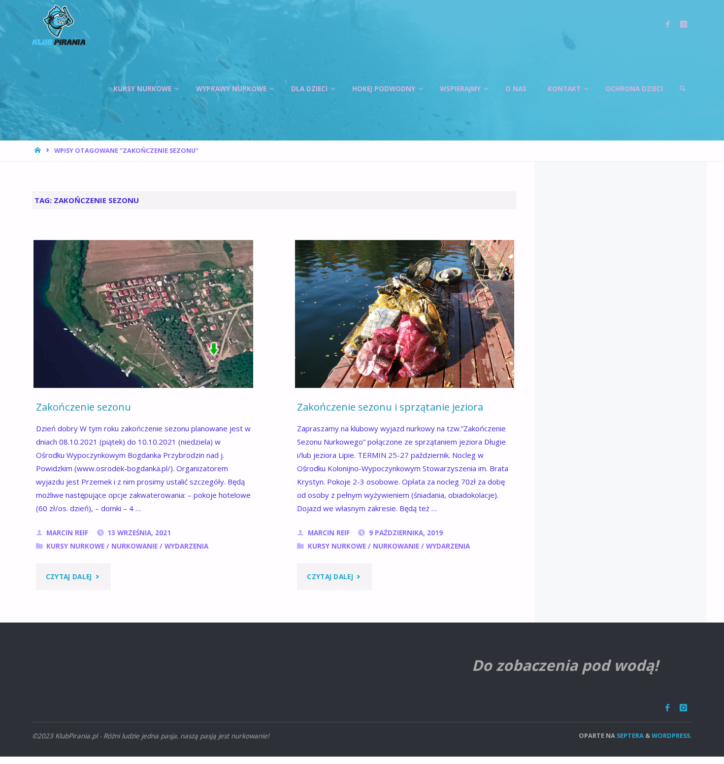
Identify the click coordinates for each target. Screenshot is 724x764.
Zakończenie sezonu (83, 407)
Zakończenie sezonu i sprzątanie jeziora (390, 407)
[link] (682, 89)
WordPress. (672, 735)
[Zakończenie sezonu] (143, 322)
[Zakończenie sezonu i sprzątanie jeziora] (405, 322)
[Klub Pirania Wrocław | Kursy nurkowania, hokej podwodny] (58, 25)
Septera (629, 735)
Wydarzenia (186, 546)
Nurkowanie (134, 546)
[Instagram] (683, 707)
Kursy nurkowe (75, 546)
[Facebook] (667, 707)
